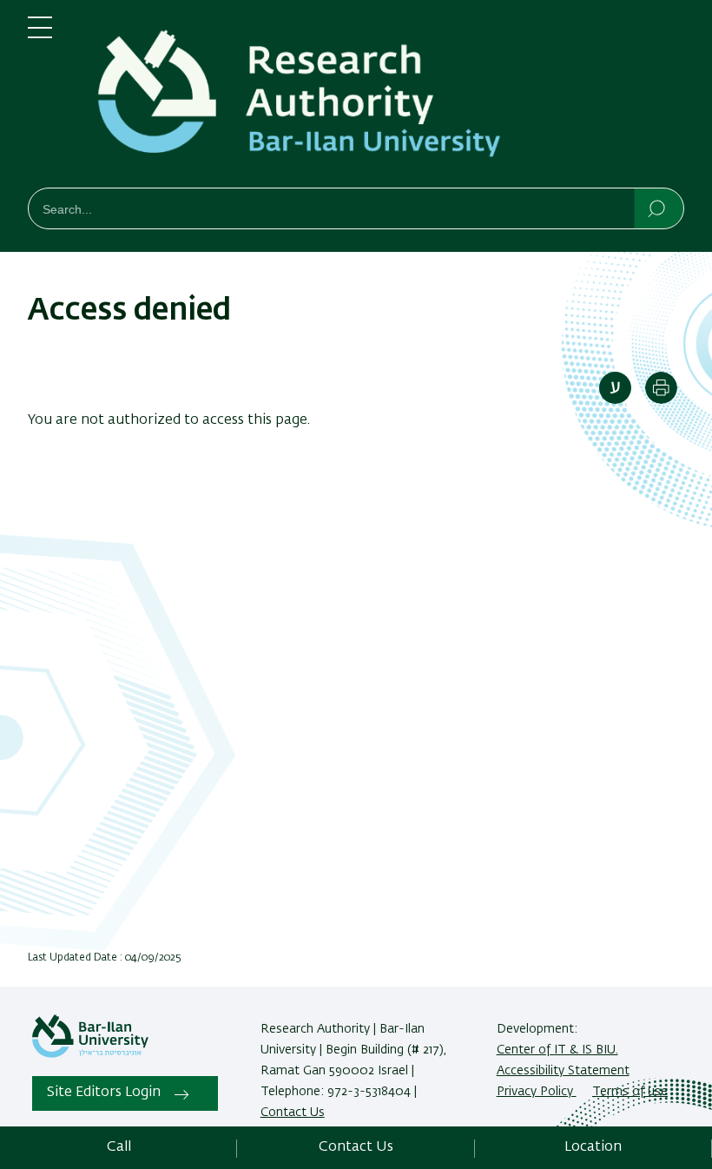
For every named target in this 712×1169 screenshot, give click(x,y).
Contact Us (292, 1112)
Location (593, 1147)
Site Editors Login (104, 1093)
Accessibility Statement (563, 1071)
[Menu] (40, 35)
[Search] (657, 207)
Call (119, 1147)
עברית (615, 388)
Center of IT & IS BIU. (557, 1050)
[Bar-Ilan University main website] (90, 1054)
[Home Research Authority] (382, 97)
